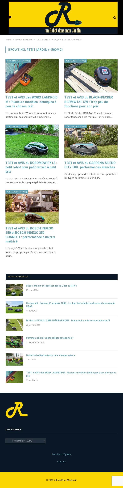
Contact (61, 461)
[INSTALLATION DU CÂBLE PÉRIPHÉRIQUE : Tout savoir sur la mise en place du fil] (14, 325)
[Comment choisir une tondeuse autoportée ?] (14, 342)
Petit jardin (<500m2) (76, 61)
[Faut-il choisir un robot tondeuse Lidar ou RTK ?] (14, 290)
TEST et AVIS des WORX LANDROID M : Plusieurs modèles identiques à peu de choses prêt (31, 101)
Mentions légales (61, 454)
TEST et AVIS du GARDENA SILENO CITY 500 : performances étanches (90, 165)
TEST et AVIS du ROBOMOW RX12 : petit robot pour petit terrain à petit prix (31, 167)
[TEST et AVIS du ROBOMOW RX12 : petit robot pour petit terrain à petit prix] (32, 141)
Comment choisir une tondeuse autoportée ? (50, 338)
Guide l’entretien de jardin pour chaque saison (50, 355)
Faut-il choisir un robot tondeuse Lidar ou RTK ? (51, 285)
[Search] (114, 17)
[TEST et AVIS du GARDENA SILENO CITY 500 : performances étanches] (91, 141)
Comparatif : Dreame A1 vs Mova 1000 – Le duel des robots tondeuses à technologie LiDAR (70, 305)
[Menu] (9, 17)
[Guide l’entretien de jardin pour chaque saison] (14, 359)
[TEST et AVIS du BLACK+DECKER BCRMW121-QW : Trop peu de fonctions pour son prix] (91, 76)
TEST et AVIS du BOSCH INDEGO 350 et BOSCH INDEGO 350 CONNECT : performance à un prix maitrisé (30, 234)
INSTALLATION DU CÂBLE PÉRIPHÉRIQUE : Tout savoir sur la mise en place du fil (68, 320)
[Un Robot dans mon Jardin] (63, 17)
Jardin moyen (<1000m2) (18, 61)
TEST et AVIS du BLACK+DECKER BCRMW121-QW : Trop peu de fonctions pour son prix (88, 101)
